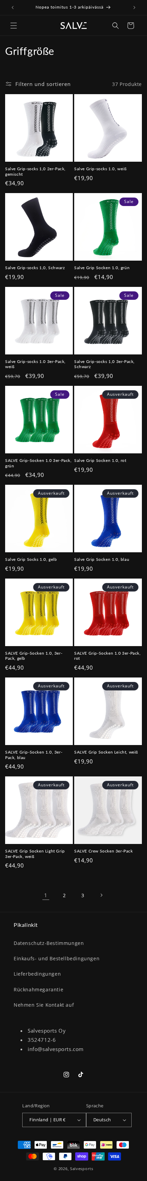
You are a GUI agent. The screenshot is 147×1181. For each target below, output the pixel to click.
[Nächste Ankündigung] (134, 7)
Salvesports (81, 1168)
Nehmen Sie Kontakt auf (44, 1005)
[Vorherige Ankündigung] (12, 7)
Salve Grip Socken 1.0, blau (101, 559)
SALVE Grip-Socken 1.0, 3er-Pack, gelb (33, 656)
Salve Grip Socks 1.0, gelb (31, 559)
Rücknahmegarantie (38, 989)
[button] (13, 25)
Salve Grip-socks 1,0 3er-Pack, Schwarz (104, 364)
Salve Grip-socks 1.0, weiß (100, 168)
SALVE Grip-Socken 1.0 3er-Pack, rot (107, 656)
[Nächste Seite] (101, 895)
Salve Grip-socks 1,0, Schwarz (35, 267)
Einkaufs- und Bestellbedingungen (56, 958)
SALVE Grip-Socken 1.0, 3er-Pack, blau (33, 754)
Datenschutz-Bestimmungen (49, 943)
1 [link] (46, 895)
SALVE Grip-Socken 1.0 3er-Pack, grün (38, 463)
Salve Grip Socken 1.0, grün (102, 267)
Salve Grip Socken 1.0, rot (100, 460)
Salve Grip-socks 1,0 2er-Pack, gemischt (35, 171)
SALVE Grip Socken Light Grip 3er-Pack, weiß (35, 853)
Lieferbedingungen (37, 974)
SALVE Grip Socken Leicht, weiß (106, 752)
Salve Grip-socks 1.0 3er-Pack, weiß (35, 364)
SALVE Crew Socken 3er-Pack (103, 851)
